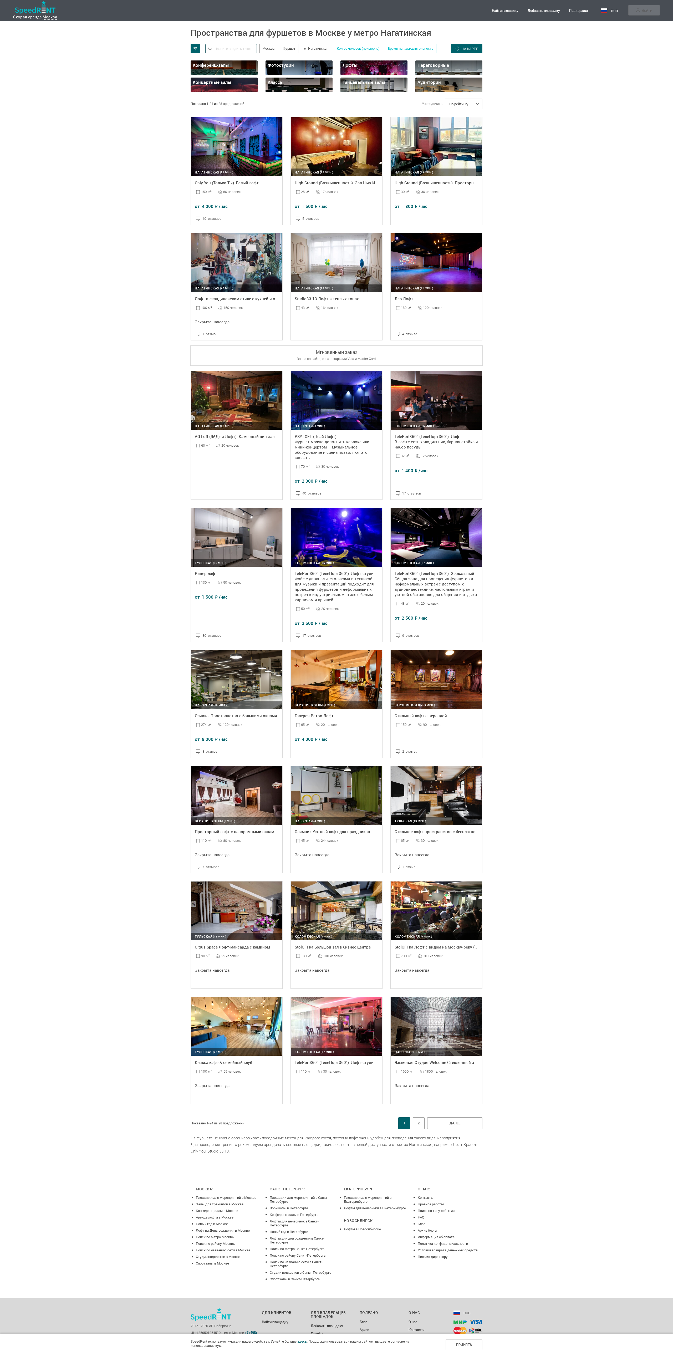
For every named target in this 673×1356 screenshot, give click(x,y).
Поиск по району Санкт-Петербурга (297, 1255)
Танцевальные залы (364, 82)
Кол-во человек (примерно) (358, 48)
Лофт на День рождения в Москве (223, 1230)
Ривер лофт (206, 573)
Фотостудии (281, 65)
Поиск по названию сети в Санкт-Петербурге (296, 1264)
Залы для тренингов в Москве (219, 1204)
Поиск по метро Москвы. (215, 1237)
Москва (50, 16)
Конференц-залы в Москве (217, 1210)
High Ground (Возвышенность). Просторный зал (441, 182)
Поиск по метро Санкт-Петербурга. (297, 1248)
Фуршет (289, 48)
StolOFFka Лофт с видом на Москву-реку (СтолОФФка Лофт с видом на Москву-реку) (476, 947)
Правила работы (431, 1204)
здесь (302, 1341)
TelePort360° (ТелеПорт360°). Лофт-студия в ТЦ (340, 573)
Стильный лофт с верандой (421, 715)
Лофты (350, 65)
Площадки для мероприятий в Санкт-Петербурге (299, 1199)
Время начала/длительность (411, 48)
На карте (469, 48)
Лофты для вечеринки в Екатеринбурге (375, 1208)
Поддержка (578, 10)
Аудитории (429, 82)
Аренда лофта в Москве (214, 1217)
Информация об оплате (436, 1237)
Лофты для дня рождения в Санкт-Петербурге (297, 1240)
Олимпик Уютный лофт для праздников (332, 831)
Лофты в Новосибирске (362, 1229)
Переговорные (433, 65)
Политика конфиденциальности (443, 1243)
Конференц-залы (211, 65)
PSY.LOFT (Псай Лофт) (315, 436)
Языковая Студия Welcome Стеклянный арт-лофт (442, 1062)
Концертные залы (212, 82)
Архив (364, 1330)
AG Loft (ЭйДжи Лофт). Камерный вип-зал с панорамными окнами (258, 436)
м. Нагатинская (316, 48)
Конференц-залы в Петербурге (294, 1214)
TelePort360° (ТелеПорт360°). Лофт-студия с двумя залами (351, 1062)
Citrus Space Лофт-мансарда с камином (232, 947)
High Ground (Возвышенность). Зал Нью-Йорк (338, 182)
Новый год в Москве (212, 1223)
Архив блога (427, 1230)
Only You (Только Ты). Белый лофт (227, 182)
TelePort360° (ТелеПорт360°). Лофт (428, 436)
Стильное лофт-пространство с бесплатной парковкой (447, 831)
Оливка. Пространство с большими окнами (236, 715)
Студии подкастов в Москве (218, 1256)
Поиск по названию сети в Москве (223, 1250)
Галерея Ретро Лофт (314, 715)
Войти (647, 10)
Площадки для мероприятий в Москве (226, 1197)
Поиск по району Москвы (216, 1243)
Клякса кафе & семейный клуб (223, 1062)
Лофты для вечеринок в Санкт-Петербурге (294, 1223)
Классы (276, 82)
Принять (464, 1344)
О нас (413, 1322)
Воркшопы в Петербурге (289, 1208)
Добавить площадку (544, 10)
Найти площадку (505, 10)
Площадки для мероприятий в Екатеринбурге (367, 1199)
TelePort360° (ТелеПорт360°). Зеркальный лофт (440, 573)
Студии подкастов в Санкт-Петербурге (300, 1272)
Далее (455, 1123)
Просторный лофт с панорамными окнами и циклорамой (249, 831)
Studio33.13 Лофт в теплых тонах (327, 298)
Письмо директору (433, 1256)
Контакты (426, 1197)
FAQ (421, 1217)
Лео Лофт (404, 298)
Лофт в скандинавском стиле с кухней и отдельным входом (252, 298)
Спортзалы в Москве (212, 1263)
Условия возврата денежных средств (448, 1250)
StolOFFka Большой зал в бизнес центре (333, 947)
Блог (421, 1223)
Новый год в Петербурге (289, 1231)
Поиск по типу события (436, 1210)
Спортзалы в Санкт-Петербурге (295, 1279)
